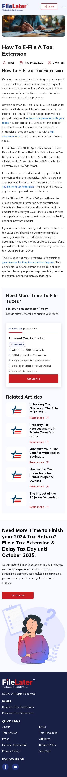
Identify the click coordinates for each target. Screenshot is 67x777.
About (6, 726)
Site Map (44, 751)
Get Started (33, 378)
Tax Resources (48, 733)
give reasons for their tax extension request (28, 262)
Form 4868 (18, 344)
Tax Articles (9, 733)
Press (5, 739)
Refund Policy (48, 745)
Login (51, 6)
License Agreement (14, 745)
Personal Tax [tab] (15, 328)
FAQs (42, 726)
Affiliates (45, 739)
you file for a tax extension (18, 186)
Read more (36, 417)
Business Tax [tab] (30, 328)
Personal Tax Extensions (18, 713)
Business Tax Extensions (18, 707)
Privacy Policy (11, 751)
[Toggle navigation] (63, 6)
